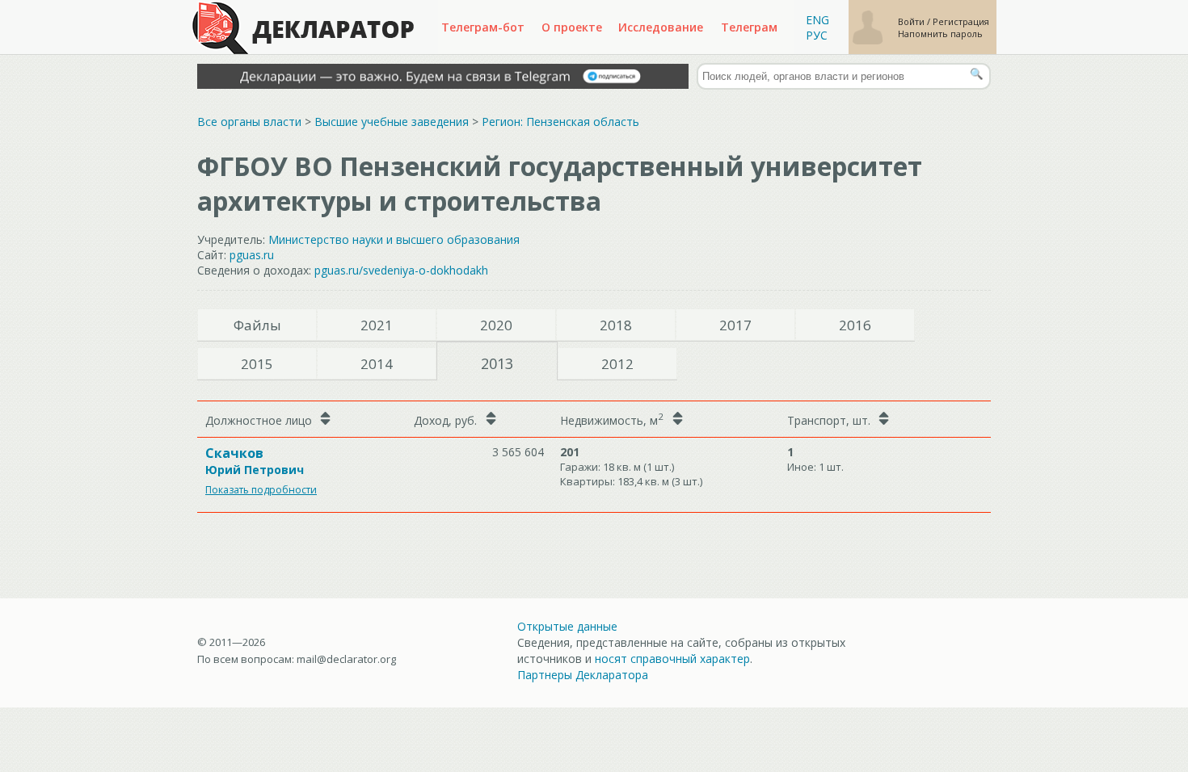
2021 (376, 325)
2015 (257, 364)
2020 (496, 325)
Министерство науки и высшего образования (394, 239)
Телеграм (749, 27)
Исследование (660, 27)
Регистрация (961, 21)
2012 (617, 364)
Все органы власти (249, 121)
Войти (912, 21)
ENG (817, 19)
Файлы (257, 325)
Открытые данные (567, 626)
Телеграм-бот (482, 27)
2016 (855, 325)
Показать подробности (261, 490)
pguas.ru (252, 254)
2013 (497, 363)
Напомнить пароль (940, 33)
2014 (376, 364)
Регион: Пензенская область (560, 121)
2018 (616, 325)
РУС (817, 35)
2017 (735, 325)
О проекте (571, 27)
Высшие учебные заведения (391, 121)
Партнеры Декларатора (582, 674)
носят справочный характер (672, 658)
